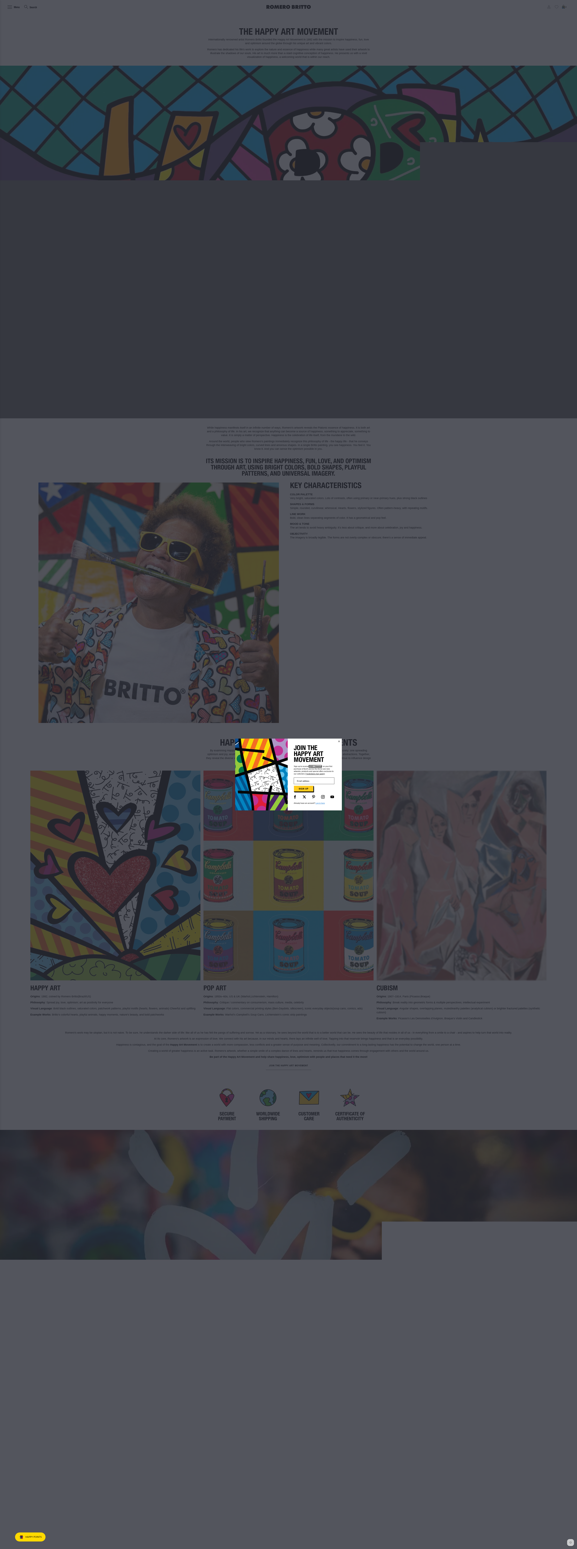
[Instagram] (323, 797)
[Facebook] (295, 797)
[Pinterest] (313, 797)
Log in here (320, 803)
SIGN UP (303, 788)
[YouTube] (332, 797)
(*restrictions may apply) (315, 774)
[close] (339, 741)
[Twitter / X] (304, 797)
